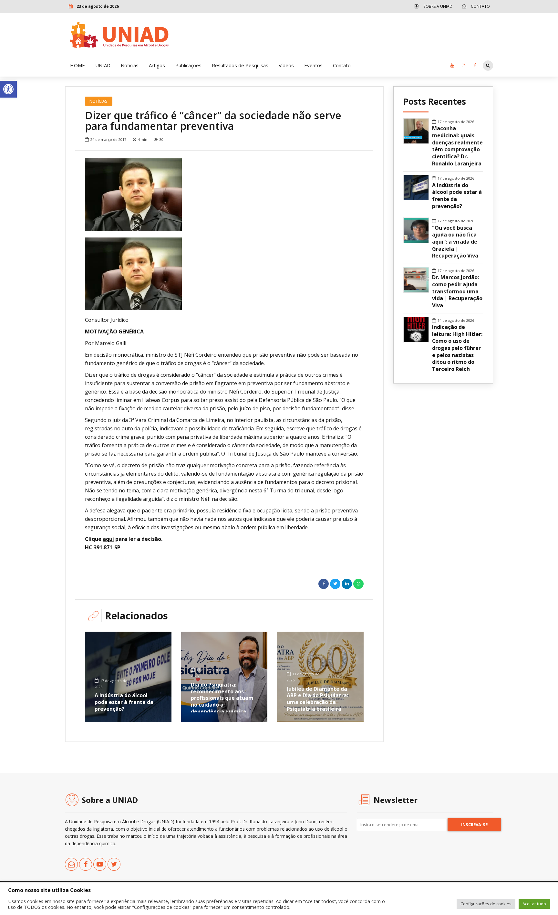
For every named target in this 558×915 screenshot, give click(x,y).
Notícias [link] (130, 65)
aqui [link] (108, 538)
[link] (8, 89)
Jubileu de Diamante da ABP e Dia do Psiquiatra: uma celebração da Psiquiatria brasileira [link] (317, 698)
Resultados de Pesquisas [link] (240, 65)
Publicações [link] (188, 65)
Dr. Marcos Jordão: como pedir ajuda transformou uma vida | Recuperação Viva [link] (457, 291)
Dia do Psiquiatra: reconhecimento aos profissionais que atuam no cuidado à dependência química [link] (222, 698)
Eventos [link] (313, 65)
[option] (224, 194)
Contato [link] (342, 65)
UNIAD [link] (102, 65)
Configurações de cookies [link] (486, 904)
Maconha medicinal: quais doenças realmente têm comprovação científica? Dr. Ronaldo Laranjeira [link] (457, 146)
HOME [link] (77, 65)
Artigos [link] (157, 65)
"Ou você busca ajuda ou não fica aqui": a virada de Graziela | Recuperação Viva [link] (455, 242)
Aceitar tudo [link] (534, 904)
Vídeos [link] (286, 65)
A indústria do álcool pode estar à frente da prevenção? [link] (124, 702)
